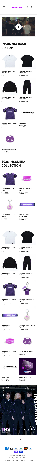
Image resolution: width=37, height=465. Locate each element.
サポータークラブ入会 (25, 377)
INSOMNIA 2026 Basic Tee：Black (25, 71)
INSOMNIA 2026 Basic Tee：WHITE (8, 71)
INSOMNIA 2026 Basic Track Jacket (8, 97)
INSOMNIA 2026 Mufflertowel (24, 215)
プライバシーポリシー (22, 458)
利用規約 (32, 461)
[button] (4, 7)
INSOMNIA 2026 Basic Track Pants (25, 97)
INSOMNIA (17, 455)
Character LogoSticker (8, 149)
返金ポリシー (24, 461)
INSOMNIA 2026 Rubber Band (26, 189)
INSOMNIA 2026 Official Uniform (8, 123)
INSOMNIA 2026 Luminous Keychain (9, 215)
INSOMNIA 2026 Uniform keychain (26, 300)
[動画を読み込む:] (18, 26)
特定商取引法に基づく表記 (11, 461)
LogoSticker (23, 123)
